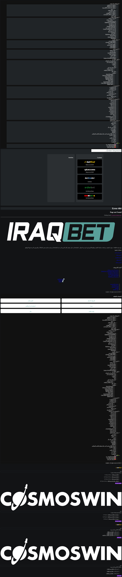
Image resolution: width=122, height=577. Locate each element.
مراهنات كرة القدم (111, 5)
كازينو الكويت (113, 88)
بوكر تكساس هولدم (108, 70)
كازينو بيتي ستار (112, 30)
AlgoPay (114, 132)
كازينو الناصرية (112, 111)
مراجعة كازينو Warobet (110, 34)
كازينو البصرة (113, 103)
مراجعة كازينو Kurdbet (113, 274)
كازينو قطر (113, 96)
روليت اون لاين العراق (111, 60)
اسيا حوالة (113, 123)
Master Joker (110, 84)
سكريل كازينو (113, 135)
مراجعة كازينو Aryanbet (113, 272)
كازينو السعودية (112, 93)
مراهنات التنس (112, 11)
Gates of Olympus (109, 76)
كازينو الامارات (112, 89)
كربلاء (114, 115)
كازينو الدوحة (110, 97)
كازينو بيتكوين (113, 137)
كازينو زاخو (113, 105)
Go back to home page (116, 215)
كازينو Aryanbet (112, 23)
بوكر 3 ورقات (110, 68)
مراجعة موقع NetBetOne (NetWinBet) (110, 271)
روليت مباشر (113, 50)
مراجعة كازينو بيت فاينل (113, 270)
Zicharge (114, 131)
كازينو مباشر (116, 49)
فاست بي (113, 139)
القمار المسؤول (115, 286)
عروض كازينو (115, 39)
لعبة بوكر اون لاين (112, 67)
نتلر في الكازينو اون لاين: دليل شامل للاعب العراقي (104, 133)
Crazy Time (113, 55)
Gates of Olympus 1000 (107, 75)
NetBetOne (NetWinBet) (110, 22)
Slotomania (113, 38)
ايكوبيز (114, 136)
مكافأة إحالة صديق (111, 45)
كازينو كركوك (113, 109)
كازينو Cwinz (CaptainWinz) (109, 29)
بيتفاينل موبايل (109, 19)
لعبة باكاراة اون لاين (111, 62)
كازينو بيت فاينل (112, 18)
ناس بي (114, 121)
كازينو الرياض (110, 95)
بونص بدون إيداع (112, 43)
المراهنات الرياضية (114, 3)
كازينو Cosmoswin (112, 21)
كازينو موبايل (113, 119)
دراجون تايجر (113, 57)
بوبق (112, 9)
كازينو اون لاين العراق (114, 99)
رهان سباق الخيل (112, 10)
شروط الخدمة (115, 285)
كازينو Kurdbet (112, 25)
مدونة (91, 306)
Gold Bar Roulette (112, 53)
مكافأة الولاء (113, 46)
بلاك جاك (114, 71)
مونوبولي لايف (112, 54)
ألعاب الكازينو (115, 59)
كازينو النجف (113, 112)
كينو (115, 66)
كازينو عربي (116, 85)
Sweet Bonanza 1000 (108, 81)
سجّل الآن (119, 537)
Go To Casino (118, 483)
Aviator (114, 64)
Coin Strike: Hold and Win (107, 83)
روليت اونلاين (91, 311)
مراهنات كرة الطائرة (111, 13)
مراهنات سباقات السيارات (110, 14)
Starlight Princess (109, 78)
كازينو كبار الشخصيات (111, 116)
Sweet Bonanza (109, 74)
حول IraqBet (116, 289)
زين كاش (113, 124)
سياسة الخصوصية (114, 284)
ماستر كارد (113, 128)
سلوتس (114, 72)
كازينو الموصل (112, 108)
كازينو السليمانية (112, 107)
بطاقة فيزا (113, 130)
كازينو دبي (110, 91)
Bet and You (113, 35)
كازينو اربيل (113, 101)
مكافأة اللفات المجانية (111, 42)
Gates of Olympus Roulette (110, 58)
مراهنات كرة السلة (111, 6)
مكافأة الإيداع (113, 47)
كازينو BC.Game (112, 31)
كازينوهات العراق (91, 300)
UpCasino (113, 33)
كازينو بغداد (113, 100)
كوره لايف (113, 15)
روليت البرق (113, 51)
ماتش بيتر (113, 140)
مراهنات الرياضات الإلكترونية (109, 7)
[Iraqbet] (112, 1)
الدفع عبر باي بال (112, 127)
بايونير (114, 126)
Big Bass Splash (109, 79)
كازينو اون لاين (118, 252)
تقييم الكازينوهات (115, 17)
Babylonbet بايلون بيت (111, 27)
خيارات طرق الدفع (114, 120)
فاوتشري (113, 141)
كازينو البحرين (112, 87)
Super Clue (110, 80)
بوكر (30, 311)
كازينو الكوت (113, 113)
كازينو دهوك (113, 104)
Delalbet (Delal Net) (111, 26)
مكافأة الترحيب (112, 41)
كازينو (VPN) (113, 117)
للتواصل (117, 288)
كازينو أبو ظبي (109, 92)
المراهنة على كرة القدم (30, 306)
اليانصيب (114, 63)
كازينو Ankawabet (112, 37)
